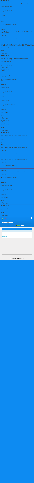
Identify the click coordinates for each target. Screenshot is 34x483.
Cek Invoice (4, 236)
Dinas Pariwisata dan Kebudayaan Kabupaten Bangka (18, 258)
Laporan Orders (3, 12)
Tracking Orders (3, 10)
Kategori (4, 220)
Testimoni (2, 16)
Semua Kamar (3, 5)
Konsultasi (2, 14)
